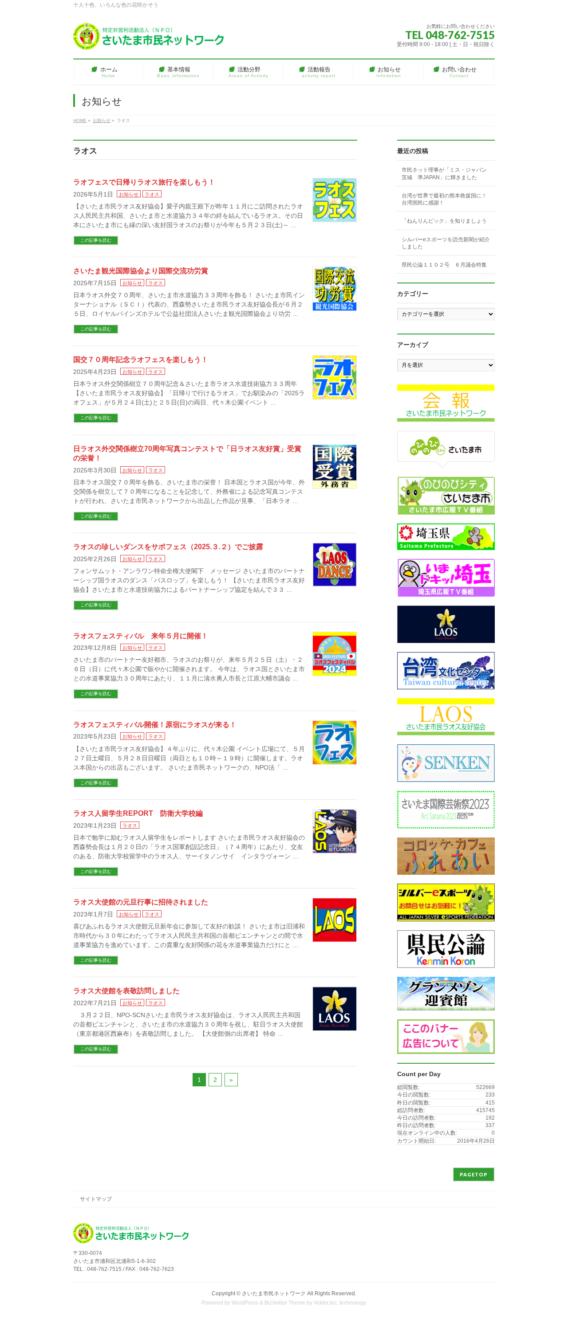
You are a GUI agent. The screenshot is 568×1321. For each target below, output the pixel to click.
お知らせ (128, 194)
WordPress (245, 1303)
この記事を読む (95, 240)
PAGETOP (474, 1174)
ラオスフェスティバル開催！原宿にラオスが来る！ (155, 724)
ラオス (152, 194)
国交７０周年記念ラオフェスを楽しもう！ (140, 359)
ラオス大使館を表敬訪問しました (126, 991)
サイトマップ (96, 1199)
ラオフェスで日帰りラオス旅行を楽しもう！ (144, 182)
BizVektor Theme (284, 1303)
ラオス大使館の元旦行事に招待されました (140, 902)
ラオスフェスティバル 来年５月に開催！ (140, 636)
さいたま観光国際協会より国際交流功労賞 (140, 271)
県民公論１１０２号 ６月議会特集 (444, 265)
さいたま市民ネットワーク (274, 1293)
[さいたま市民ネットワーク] (148, 40)
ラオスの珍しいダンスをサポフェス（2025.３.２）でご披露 (168, 546)
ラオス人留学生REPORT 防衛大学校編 (138, 813)
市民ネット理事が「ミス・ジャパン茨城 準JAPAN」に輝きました (444, 173)
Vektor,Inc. (326, 1303)
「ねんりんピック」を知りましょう (444, 221)
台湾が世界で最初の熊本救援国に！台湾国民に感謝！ (444, 199)
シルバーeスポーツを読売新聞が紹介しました (446, 243)
